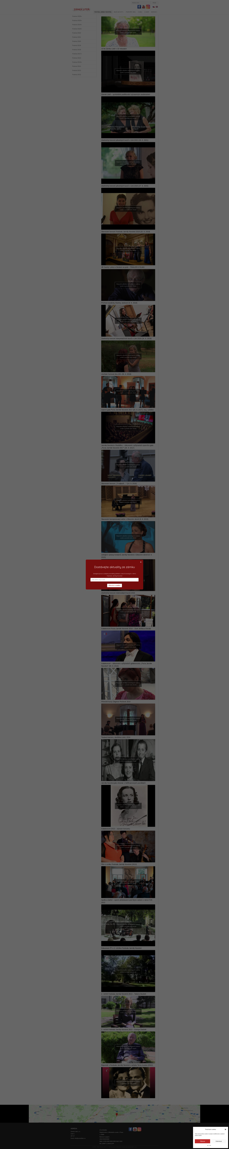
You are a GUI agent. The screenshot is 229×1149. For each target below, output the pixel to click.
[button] (225, 1129)
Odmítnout (219, 1141)
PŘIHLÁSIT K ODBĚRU (114, 585)
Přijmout (202, 1141)
